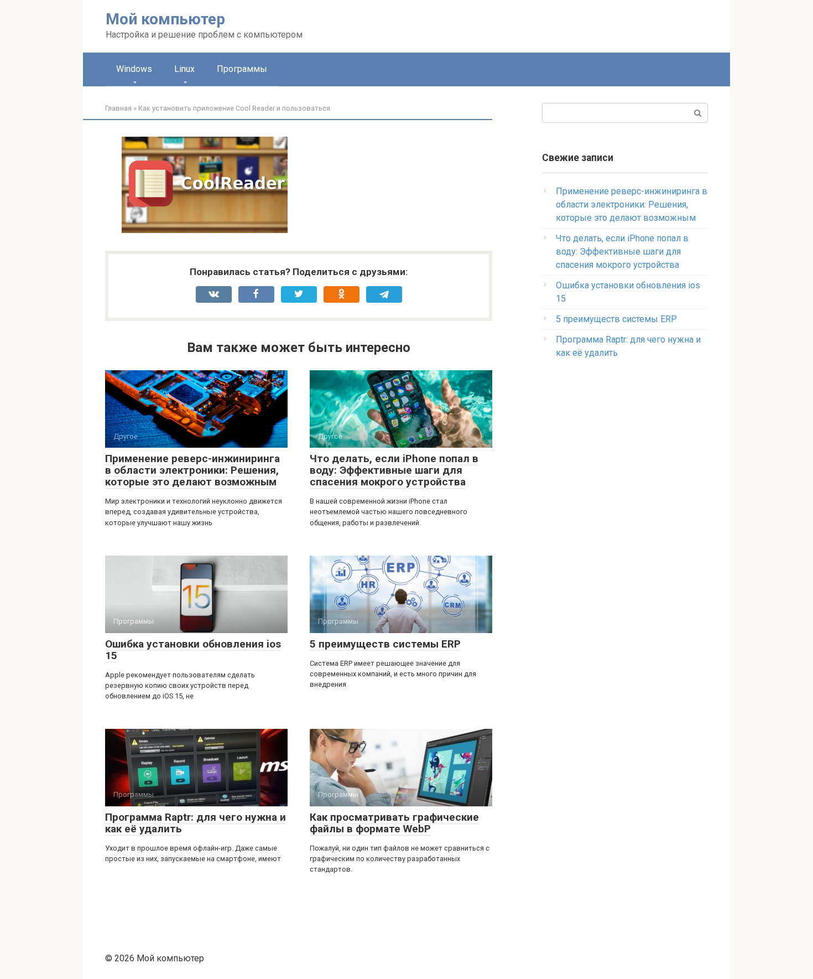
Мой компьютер (165, 19)
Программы (242, 69)
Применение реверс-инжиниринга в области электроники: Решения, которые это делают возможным (192, 470)
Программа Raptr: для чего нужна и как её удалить (195, 823)
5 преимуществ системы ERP (385, 644)
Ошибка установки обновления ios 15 (193, 650)
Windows (134, 69)
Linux (184, 69)
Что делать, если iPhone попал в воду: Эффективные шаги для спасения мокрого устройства (394, 470)
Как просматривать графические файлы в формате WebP (394, 823)
